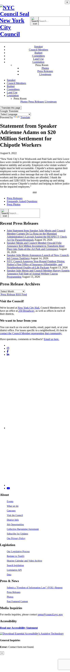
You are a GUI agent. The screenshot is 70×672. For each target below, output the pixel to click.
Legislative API (14, 570)
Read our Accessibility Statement (19, 627)
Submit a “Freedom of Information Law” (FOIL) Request (35, 587)
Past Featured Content (17, 601)
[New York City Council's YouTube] (8, 488)
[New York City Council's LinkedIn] (8, 354)
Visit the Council (15, 515)
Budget (38, 52)
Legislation (38, 62)
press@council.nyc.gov (50, 614)
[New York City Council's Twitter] (8, 345)
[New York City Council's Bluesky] (38, 485)
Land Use (38, 58)
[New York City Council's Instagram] (8, 348)
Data (9, 574)
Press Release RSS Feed (13, 294)
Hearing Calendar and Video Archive (24, 560)
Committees (38, 55)
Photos (45, 68)
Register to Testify (15, 556)
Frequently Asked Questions (22, 201)
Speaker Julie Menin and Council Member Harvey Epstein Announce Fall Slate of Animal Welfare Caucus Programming (38, 273)
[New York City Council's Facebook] (7, 351)
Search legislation (15, 565)
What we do (12, 506)
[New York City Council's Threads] (38, 427)
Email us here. (51, 339)
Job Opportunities (15, 524)
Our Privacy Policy (16, 538)
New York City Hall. (29, 307)
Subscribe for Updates (17, 533)
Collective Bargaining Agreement (23, 529)
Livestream (45, 74)
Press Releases (45, 71)
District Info (13, 519)
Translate (25, 117)
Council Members (38, 49)
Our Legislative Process (18, 551)
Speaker (38, 46)
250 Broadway (26, 310)
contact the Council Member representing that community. (31, 333)
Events (10, 501)
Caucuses (11, 510)
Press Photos (13, 204)
